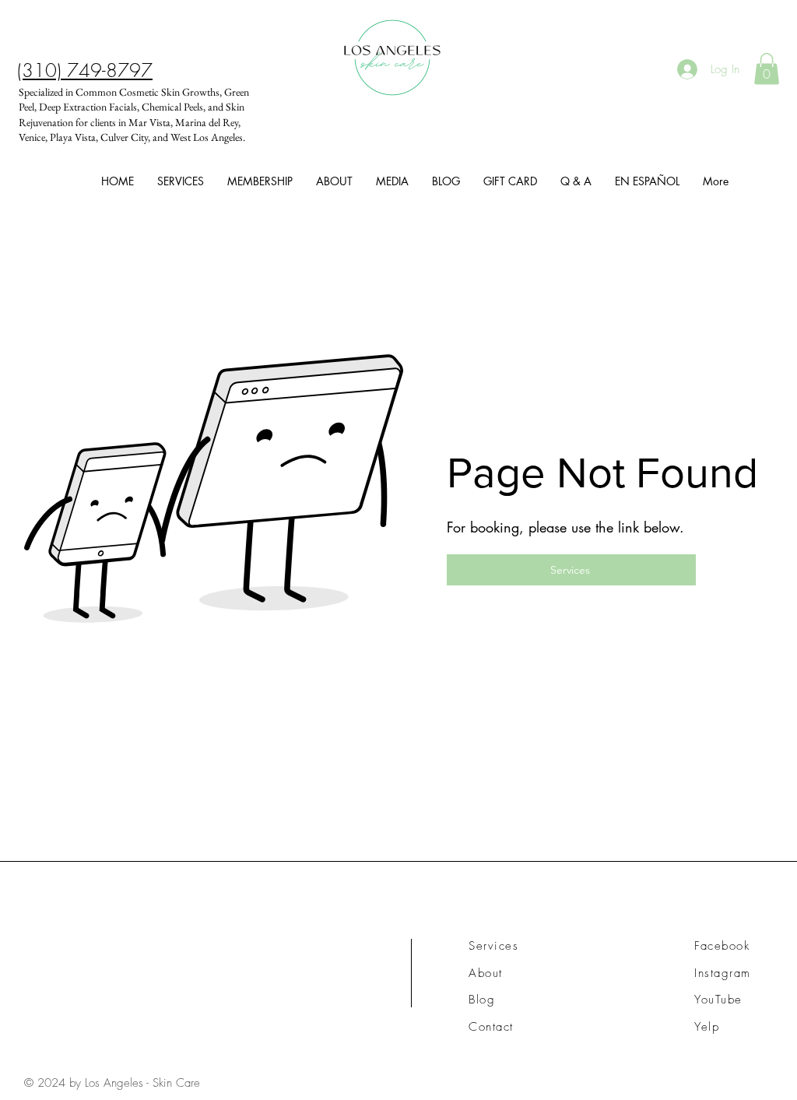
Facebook (722, 946)
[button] (766, 69)
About (486, 973)
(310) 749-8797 (85, 70)
